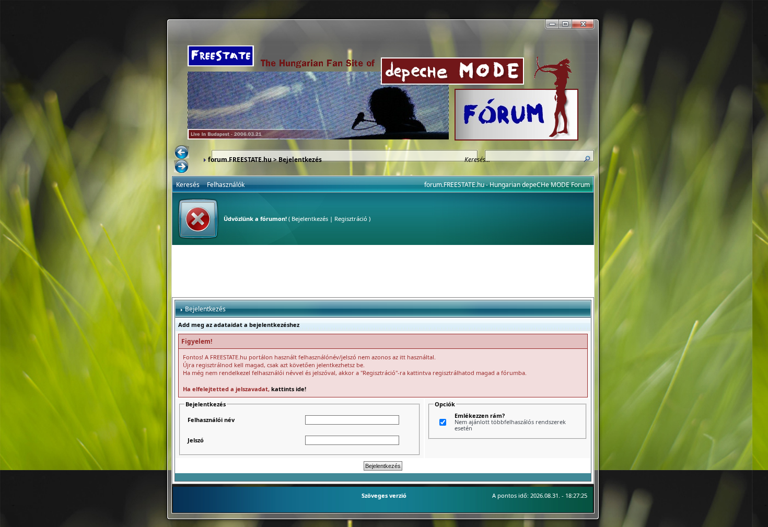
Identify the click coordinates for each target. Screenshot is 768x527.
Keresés (188, 184)
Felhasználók (226, 184)
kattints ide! (288, 389)
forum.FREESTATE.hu (240, 159)
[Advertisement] (383, 271)
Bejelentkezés (310, 218)
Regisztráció (350, 218)
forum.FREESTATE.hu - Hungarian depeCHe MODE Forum (507, 184)
